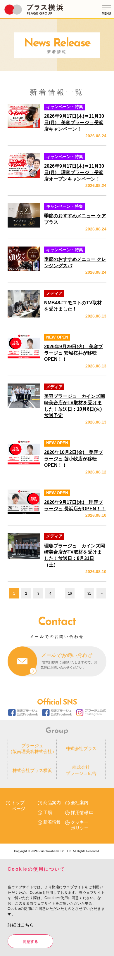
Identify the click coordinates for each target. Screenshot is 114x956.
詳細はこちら (21, 925)
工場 (47, 812)
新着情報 (52, 822)
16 (70, 593)
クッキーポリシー (80, 825)
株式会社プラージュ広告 (81, 770)
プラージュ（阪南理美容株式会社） (32, 748)
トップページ (18, 805)
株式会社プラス (81, 748)
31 (89, 593)
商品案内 (52, 802)
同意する (30, 941)
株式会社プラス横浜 (32, 770)
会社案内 (79, 802)
